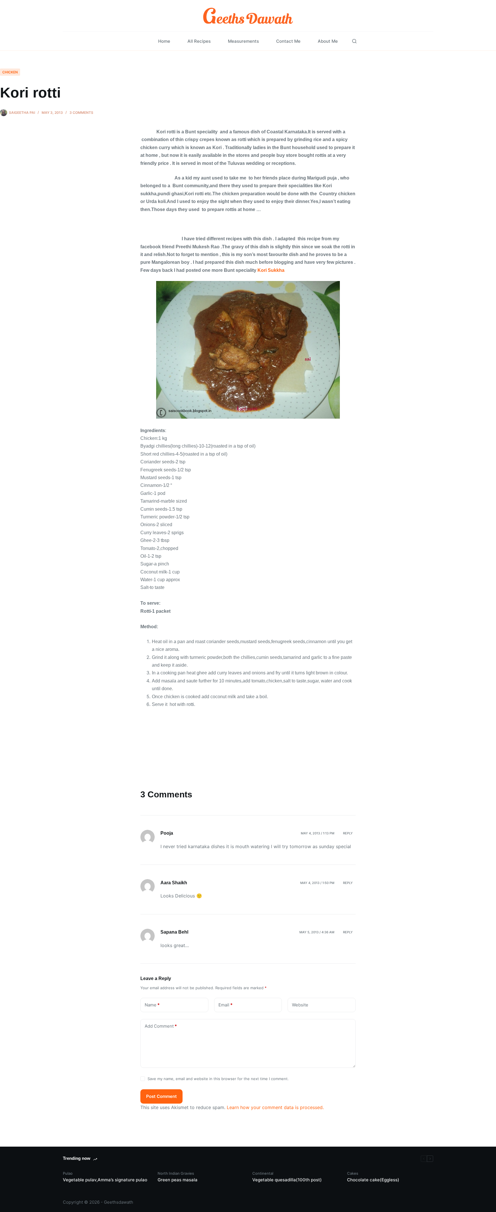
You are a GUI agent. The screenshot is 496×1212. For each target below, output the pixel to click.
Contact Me (288, 41)
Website (300, 1005)
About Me (328, 41)
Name (152, 1005)
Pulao (68, 1173)
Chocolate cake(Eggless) (373, 1179)
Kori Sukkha (270, 270)
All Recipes (199, 41)
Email (225, 1005)
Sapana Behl (174, 932)
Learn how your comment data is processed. (275, 1107)
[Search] (354, 41)
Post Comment (161, 1096)
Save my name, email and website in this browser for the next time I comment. (218, 1078)
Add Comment (161, 1026)
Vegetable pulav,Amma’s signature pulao (105, 1179)
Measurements (243, 41)
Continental (262, 1173)
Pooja (166, 833)
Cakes (352, 1173)
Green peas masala (177, 1179)
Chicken (10, 72)
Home (164, 41)
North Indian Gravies (176, 1173)
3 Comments (81, 112)
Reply (348, 833)
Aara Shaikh (173, 882)
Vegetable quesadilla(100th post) (287, 1179)
